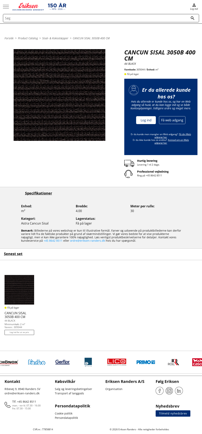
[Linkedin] (179, 391)
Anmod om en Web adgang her (171, 141)
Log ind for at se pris (19, 332)
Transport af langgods (69, 393)
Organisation (114, 389)
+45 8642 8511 (154, 175)
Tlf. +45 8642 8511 (24, 401)
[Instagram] (169, 391)
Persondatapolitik (66, 418)
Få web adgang (172, 120)
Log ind (146, 120)
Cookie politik (63, 413)
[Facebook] (160, 391)
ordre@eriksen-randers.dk (87, 240)
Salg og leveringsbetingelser (73, 389)
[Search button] (192, 18)
